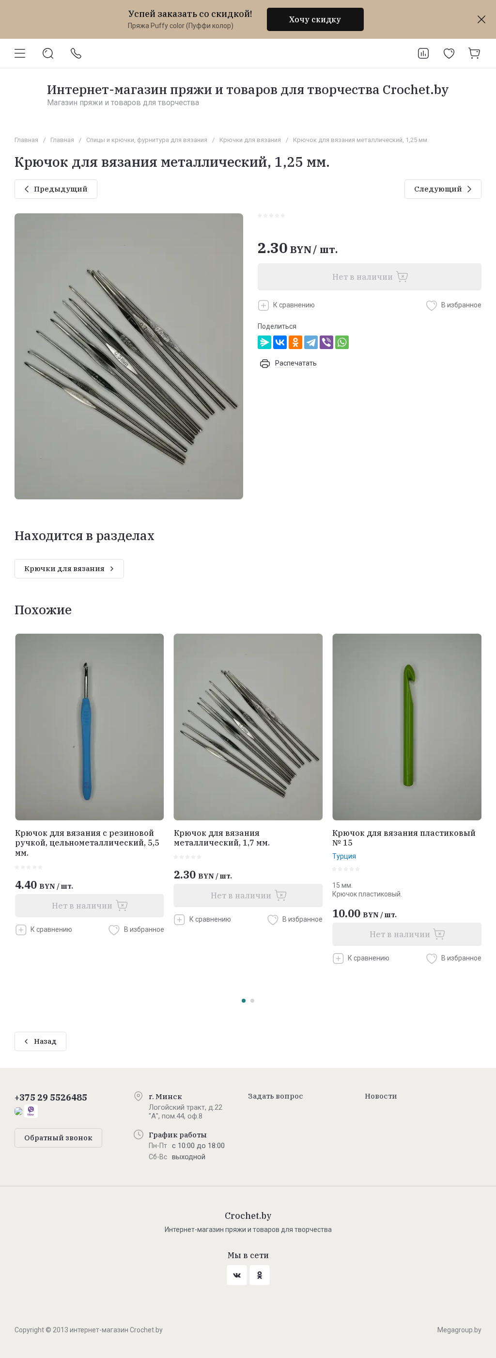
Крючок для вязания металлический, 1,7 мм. (222, 838)
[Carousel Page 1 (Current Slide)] (244, 1001)
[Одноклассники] (295, 342)
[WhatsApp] (342, 342)
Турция (344, 856)
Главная (26, 140)
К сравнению (294, 305)
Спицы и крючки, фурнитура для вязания (146, 140)
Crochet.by (248, 1215)
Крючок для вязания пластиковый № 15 (404, 838)
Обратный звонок (58, 1137)
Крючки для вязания (250, 140)
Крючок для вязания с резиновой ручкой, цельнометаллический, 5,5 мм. (87, 843)
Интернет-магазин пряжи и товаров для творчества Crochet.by (248, 89)
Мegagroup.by (459, 1330)
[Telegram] (311, 342)
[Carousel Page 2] (252, 1001)
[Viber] (326, 342)
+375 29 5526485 (51, 1097)
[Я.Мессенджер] (264, 342)
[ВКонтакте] (280, 342)
